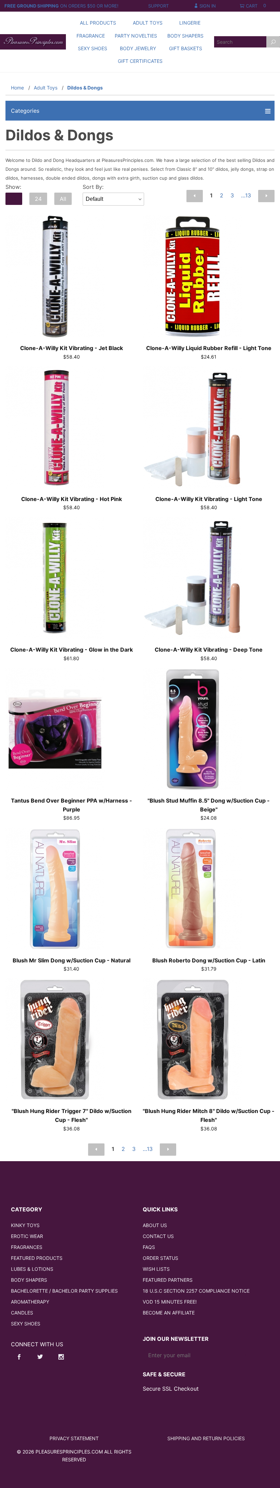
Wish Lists (156, 1269)
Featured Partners (168, 1280)
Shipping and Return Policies (206, 1438)
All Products (98, 23)
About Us (155, 1225)
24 (38, 198)
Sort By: (93, 186)
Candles (22, 1313)
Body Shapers (185, 36)
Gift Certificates (140, 61)
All (63, 198)
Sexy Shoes (92, 48)
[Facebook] (19, 1357)
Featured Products (36, 1258)
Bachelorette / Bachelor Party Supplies (64, 1291)
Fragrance (90, 36)
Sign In (207, 6)
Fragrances (26, 1247)
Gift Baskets (185, 48)
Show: (13, 186)
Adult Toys (148, 23)
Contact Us (158, 1236)
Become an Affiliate (169, 1313)
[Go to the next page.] (266, 196)
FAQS (149, 1247)
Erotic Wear (27, 1236)
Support (158, 6)
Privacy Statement (74, 1438)
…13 (246, 195)
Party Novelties (136, 36)
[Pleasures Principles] (33, 41)
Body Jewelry (138, 48)
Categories (25, 110)
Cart (255, 6)
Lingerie (189, 23)
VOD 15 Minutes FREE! (170, 1302)
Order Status (160, 1258)
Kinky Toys (25, 1225)
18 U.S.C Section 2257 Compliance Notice (196, 1291)
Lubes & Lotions (32, 1269)
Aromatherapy (30, 1302)
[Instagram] (61, 1357)
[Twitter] (40, 1357)
